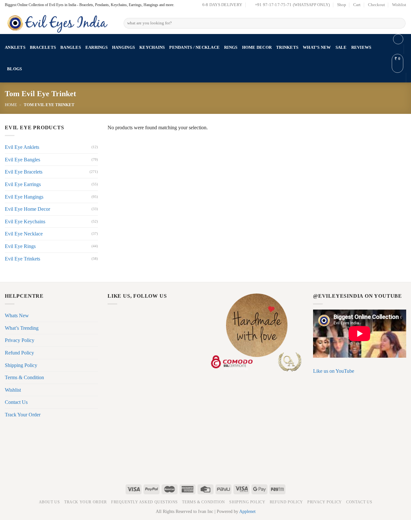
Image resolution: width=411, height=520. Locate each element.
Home (11, 105)
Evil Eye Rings (20, 246)
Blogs (14, 69)
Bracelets (43, 47)
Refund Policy (19, 352)
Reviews (361, 47)
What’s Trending (22, 328)
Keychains (152, 47)
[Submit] (399, 23)
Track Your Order (22, 414)
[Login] (398, 39)
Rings (230, 47)
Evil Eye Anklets (22, 147)
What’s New (317, 47)
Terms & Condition (24, 377)
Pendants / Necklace (194, 47)
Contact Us (16, 402)
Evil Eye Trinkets (22, 258)
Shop (341, 5)
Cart (357, 5)
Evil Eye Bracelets (23, 172)
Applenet (247, 511)
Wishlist (399, 5)
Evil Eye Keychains (25, 221)
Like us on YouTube (333, 371)
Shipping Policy (21, 365)
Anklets (15, 47)
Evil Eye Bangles (22, 159)
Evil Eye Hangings (24, 197)
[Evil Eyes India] (59, 22)
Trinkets (287, 47)
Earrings (96, 47)
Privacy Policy (19, 340)
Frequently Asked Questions (144, 502)
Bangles (70, 47)
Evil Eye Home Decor (27, 209)
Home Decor (257, 47)
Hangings (123, 47)
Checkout (376, 5)
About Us (49, 502)
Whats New (17, 315)
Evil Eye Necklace (24, 233)
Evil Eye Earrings (23, 184)
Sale (341, 47)
